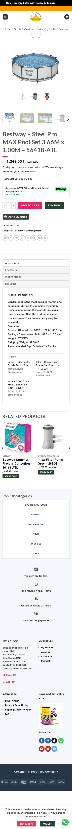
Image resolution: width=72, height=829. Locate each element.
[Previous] (8, 74)
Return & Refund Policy (17, 705)
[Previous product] (39, 35)
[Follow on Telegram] (54, 749)
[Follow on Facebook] (42, 740)
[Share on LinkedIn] (39, 237)
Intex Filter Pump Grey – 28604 (50, 462)
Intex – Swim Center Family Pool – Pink (19, 363)
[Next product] (32, 35)
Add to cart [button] (11, 476)
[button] (5, 17)
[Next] (64, 74)
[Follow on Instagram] (48, 740)
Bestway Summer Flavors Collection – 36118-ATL (17, 463)
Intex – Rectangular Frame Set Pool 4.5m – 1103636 (48, 365)
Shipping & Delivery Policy (18, 709)
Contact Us (46, 656)
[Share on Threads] (22, 237)
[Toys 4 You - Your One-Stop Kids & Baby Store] (36, 17)
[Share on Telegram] (45, 237)
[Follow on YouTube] (48, 749)
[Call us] (61, 740)
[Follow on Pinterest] (42, 749)
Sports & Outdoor (23, 29)
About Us (45, 651)
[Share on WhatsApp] (5, 237)
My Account (47, 647)
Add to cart (30, 205)
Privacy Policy (12, 700)
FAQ (7, 714)
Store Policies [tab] (13, 277)
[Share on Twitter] (16, 237)
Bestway (63, 29)
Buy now (54, 205)
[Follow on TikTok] (54, 740)
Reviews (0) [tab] (11, 270)
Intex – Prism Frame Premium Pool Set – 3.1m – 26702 (19, 384)
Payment (45, 660)
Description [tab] (12, 263)
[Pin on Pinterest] (33, 237)
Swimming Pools (46, 29)
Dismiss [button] (61, 3)
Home (7, 29)
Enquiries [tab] (10, 284)
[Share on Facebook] (11, 237)
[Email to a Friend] (28, 237)
